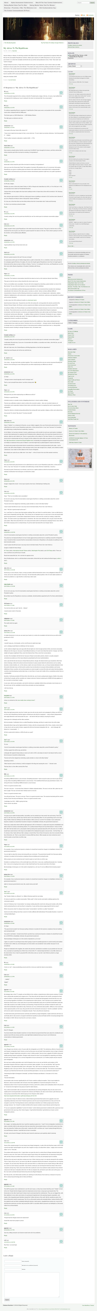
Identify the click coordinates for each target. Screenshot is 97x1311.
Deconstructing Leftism (73, 408)
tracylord (6, 695)
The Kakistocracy (72, 385)
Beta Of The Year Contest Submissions (49, 2)
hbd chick (70, 411)
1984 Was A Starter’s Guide (75, 442)
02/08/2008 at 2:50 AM (9, 923)
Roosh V (70, 338)
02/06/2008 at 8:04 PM (9, 336)
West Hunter (71, 393)
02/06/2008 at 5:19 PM (9, 161)
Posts (83, 15)
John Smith (7, 584)
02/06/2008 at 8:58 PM (9, 461)
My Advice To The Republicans (16, 48)
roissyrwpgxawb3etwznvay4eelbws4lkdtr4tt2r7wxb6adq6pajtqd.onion (54, 1309)
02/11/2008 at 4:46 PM (9, 1046)
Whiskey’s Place (71, 394)
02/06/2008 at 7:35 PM (9, 275)
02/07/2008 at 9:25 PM (9, 893)
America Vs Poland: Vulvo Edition (82, 302)
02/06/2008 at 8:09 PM (9, 359)
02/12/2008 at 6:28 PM (9, 1214)
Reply (5, 101)
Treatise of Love (71, 342)
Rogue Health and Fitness (74, 379)
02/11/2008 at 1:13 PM (9, 1027)
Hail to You (70, 366)
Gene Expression (72, 365)
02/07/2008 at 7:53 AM (9, 620)
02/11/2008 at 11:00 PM (9, 1142)
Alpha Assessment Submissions (22, 2)
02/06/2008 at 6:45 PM (9, 254)
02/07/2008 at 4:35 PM (9, 709)
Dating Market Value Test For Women (42, 5)
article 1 (59, 558)
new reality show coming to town (26, 700)
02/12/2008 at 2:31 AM (9, 1186)
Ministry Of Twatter (80, 299)
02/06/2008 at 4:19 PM (9, 93)
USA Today (49, 550)
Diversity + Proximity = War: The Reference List (20, 8)
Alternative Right (71, 352)
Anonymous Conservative (74, 355)
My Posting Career (72, 372)
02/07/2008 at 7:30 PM (9, 876)
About (6, 2)
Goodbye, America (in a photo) (75, 45)
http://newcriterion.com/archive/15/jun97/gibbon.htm (19, 440)
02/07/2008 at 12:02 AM (9, 569)
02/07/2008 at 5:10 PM (9, 776)
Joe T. (5, 707)
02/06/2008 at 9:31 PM (9, 481)
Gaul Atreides (72, 73)
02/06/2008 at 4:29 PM (9, 127)
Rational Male (71, 337)
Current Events (12, 80)
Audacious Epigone (72, 357)
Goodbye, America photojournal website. (81, 263)
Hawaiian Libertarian (72, 368)
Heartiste (14, 51)
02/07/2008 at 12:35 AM (9, 586)
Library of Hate (71, 415)
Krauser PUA (71, 335)
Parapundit (70, 378)
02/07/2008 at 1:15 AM (9, 605)
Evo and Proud (71, 363)
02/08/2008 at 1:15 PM (9, 976)
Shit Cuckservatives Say (47, 8)
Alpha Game (71, 333)
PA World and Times (72, 374)
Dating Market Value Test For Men (15, 5)
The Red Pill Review (72, 387)
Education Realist (72, 361)
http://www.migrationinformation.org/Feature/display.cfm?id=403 (20, 1096)
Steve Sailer (70, 381)
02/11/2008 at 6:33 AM (9, 991)
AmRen (69, 353)
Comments (90, 15)
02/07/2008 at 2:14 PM (9, 697)
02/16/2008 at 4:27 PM (9, 1230)
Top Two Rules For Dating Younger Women (52, 42)
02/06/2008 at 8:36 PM (9, 422)
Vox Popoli (70, 391)
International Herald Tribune (20, 550)
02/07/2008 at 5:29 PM (9, 812)
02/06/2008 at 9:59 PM (9, 493)
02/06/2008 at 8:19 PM (9, 374)
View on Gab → (71, 246)
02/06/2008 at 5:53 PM (9, 213)
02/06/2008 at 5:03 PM (9, 147)
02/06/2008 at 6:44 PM (9, 242)
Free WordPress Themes (88, 1305)
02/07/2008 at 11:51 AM (9, 632)
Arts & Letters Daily (72, 406)
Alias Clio (70, 404)
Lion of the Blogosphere (73, 370)
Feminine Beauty (72, 409)
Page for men (71, 376)
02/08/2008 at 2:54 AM (9, 964)
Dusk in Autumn (71, 359)
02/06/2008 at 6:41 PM (9, 225)
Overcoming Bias (72, 417)
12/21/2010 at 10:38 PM (9, 1242)
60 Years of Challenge (73, 331)
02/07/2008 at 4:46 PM (9, 741)
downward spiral (32, 300)
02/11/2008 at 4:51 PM (9, 1121)
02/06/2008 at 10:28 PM (9, 532)
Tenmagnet (70, 340)
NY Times (6, 550)
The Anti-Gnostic (72, 383)
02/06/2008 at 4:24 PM (9, 107)
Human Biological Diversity (74, 413)
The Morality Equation (10, 42)
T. (4, 160)
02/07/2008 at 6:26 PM (9, 846)
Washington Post (36, 550)
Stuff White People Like (73, 419)
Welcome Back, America (73, 47)
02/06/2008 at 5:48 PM (9, 181)
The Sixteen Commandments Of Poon (16, 10)
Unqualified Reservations (73, 389)
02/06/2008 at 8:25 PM (9, 391)
